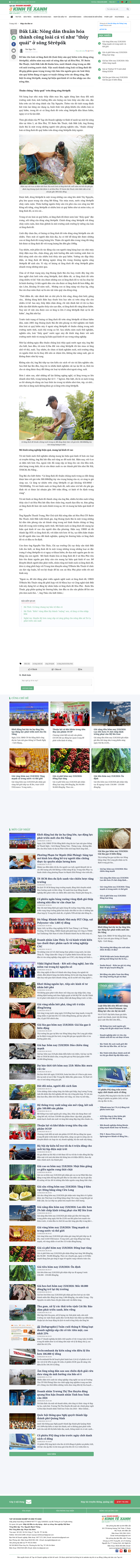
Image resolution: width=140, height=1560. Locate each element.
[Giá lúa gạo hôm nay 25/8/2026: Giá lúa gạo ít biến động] (22, 1031)
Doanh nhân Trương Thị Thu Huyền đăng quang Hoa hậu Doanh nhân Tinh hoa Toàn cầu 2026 (63, 1394)
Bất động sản (107, 906)
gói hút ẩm (103, 29)
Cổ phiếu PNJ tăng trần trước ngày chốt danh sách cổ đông (112, 1091)
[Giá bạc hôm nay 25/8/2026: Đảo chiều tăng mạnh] (22, 1051)
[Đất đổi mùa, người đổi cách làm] (22, 1092)
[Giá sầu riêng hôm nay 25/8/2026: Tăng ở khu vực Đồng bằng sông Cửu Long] (22, 1193)
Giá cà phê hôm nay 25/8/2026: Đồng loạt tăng (67, 777)
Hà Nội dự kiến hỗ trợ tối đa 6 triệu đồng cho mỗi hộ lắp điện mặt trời (64, 1147)
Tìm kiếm (127, 9)
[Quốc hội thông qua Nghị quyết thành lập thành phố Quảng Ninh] (22, 1421)
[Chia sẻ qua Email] (13, 50)
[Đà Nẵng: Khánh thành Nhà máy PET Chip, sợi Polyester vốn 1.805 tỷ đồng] (22, 926)
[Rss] (130, 2)
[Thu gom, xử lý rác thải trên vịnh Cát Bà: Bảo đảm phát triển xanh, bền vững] (22, 1312)
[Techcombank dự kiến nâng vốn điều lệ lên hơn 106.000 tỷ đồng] (22, 1357)
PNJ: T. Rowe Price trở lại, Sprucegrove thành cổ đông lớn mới (113, 1135)
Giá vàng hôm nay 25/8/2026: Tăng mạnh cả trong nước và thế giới (28, 777)
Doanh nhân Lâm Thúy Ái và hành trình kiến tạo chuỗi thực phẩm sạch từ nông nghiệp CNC (64, 943)
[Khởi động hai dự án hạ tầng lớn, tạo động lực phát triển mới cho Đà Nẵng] (28, 714)
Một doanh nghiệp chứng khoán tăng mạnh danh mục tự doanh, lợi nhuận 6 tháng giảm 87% (114, 1126)
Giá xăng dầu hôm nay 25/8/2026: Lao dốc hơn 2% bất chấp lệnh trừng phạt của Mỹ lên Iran (110, 731)
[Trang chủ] (11, 16)
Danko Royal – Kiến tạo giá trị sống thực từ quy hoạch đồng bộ (115, 966)
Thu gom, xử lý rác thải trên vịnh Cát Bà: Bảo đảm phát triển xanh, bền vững (64, 1308)
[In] (13, 57)
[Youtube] (122, 2)
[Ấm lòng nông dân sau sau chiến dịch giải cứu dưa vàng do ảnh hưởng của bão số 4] (22, 1377)
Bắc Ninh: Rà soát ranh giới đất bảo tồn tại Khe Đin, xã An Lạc (113, 1045)
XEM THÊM (51, 1454)
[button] (112, 2)
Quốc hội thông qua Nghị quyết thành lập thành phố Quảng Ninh (62, 1416)
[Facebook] (118, 2)
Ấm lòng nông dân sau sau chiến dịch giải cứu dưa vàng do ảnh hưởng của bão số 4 (65, 1372)
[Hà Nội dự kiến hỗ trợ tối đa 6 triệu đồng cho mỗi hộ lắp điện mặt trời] (22, 1152)
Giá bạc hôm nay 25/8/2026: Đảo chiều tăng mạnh (114, 870)
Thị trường (106, 830)
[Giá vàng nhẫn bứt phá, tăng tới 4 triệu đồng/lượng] (22, 1010)
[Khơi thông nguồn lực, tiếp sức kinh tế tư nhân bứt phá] (22, 990)
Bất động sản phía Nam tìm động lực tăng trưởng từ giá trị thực (114, 975)
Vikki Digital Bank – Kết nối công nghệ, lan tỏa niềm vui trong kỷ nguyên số (65, 965)
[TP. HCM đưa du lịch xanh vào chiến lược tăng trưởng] (22, 885)
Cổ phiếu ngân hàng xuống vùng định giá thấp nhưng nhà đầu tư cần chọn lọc (65, 900)
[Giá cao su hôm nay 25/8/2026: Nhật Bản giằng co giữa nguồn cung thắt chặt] (22, 1172)
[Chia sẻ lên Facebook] (13, 44)
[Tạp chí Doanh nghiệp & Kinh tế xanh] (28, 9)
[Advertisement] (114, 98)
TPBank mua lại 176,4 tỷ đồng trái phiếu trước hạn (115, 1108)
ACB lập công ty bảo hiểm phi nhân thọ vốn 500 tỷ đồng (113, 1117)
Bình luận (13, 32)
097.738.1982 (123, 1502)
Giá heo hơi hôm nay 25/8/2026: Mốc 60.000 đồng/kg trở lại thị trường (62, 1287)
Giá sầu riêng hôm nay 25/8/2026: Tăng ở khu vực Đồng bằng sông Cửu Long (64, 1188)
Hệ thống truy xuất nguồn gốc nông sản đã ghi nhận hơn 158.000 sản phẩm (115, 1027)
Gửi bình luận (27, 688)
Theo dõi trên (80, 51)
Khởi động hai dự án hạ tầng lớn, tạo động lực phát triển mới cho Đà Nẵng (29, 731)
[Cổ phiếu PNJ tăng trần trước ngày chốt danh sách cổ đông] (22, 1441)
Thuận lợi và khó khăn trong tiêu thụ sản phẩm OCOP (69, 730)
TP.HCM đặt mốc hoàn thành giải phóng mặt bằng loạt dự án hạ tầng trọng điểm (114, 957)
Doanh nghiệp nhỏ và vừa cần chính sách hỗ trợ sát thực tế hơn (114, 1036)
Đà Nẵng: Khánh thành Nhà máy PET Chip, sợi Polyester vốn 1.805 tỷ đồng (65, 921)
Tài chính (105, 1069)
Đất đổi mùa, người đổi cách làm (57, 1085)
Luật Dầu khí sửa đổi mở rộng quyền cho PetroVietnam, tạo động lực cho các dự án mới (113, 1008)
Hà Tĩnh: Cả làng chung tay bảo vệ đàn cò (43, 607)
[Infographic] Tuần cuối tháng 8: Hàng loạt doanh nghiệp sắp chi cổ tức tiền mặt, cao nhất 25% (65, 1330)
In (81, 669)
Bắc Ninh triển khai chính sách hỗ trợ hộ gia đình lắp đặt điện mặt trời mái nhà (115, 1054)
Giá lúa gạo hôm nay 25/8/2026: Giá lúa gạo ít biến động (113, 852)
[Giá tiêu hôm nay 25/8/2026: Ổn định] (111, 760)
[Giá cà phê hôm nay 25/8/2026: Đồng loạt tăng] (69, 760)
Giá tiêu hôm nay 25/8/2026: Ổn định (109, 777)
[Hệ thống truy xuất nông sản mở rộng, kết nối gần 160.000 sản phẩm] (22, 1111)
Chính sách (106, 985)
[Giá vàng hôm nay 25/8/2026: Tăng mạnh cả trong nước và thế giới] (28, 760)
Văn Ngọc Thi (30, 49)
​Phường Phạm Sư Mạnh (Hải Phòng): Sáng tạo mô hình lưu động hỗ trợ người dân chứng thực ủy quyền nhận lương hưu (65, 858)
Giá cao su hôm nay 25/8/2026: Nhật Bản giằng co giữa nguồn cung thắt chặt (64, 1167)
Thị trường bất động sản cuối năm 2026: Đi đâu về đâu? (115, 948)
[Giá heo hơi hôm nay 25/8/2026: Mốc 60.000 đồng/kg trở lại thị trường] (22, 1292)
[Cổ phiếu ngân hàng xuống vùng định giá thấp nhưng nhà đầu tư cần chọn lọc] (22, 905)
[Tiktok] (126, 2)
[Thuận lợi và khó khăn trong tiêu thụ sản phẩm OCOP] (69, 714)
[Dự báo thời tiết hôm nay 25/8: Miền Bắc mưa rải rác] (22, 1072)
